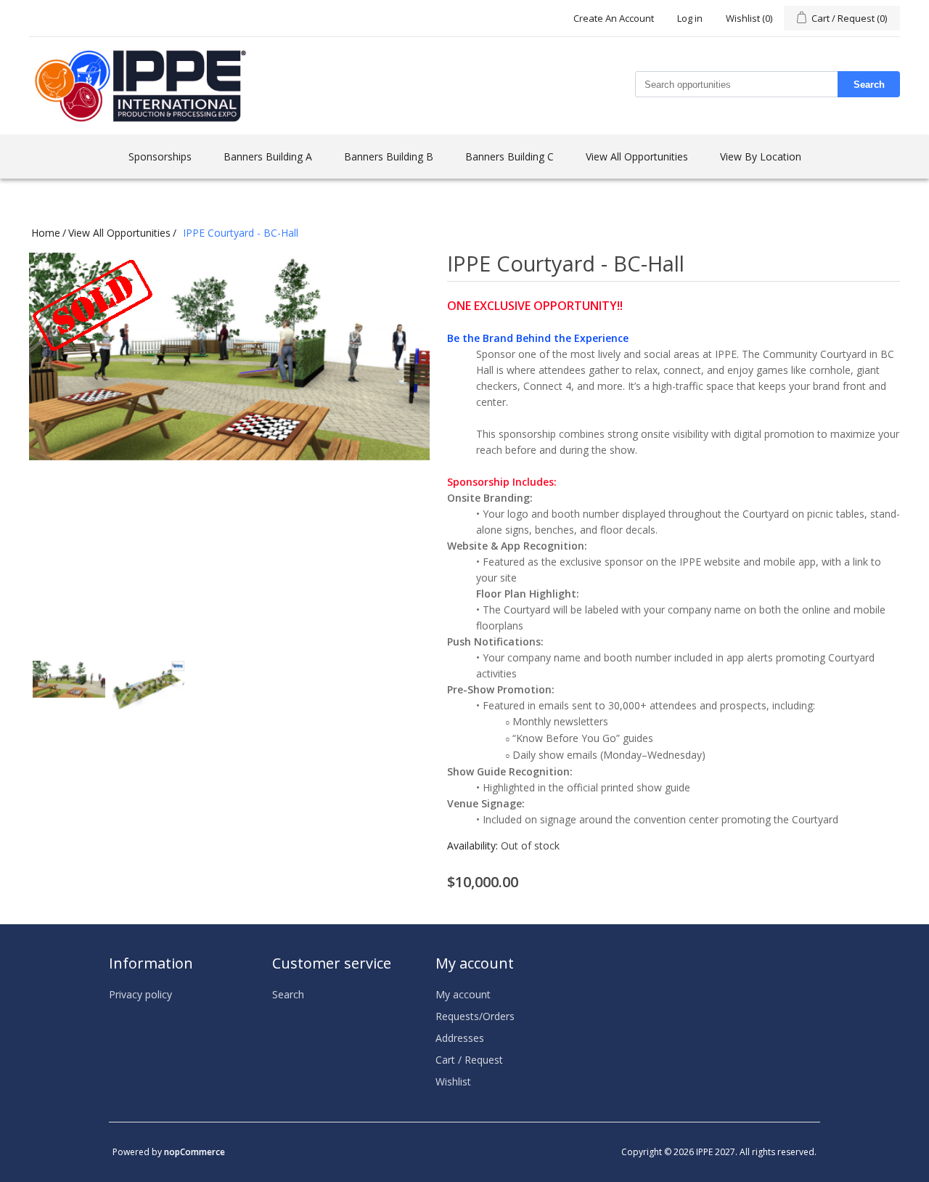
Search (869, 84)
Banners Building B (388, 156)
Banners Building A (268, 156)
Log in (690, 18)
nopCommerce (194, 1152)
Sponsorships (160, 156)
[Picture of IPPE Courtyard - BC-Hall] (69, 697)
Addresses (459, 1038)
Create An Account (613, 18)
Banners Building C (509, 156)
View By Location (760, 156)
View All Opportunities (637, 156)
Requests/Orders (475, 1016)
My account (463, 994)
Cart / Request (469, 1060)
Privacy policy (140, 994)
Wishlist (453, 1081)
